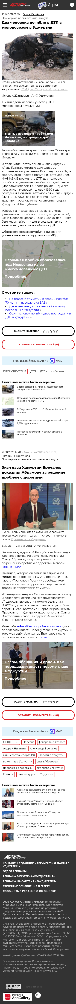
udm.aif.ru (24, 626)
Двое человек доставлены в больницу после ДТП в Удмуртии (35, 308)
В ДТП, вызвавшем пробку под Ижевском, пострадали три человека (40, 388)
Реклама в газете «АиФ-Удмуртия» (29, 876)
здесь (45, 637)
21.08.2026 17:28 (11, 452)
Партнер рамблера (33, 987)
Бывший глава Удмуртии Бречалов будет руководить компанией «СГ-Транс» (40, 802)
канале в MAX (12, 566)
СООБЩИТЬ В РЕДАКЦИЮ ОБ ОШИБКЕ (29, 891)
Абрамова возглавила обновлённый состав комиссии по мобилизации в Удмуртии (41, 791)
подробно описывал (48, 626)
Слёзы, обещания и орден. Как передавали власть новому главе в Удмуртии (36, 666)
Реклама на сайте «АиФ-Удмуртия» (29, 881)
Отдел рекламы (15, 871)
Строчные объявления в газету (26, 886)
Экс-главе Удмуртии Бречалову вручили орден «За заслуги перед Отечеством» (43, 825)
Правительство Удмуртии (28, 539)
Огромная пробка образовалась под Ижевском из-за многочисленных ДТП (35, 264)
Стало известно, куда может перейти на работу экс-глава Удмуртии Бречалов (43, 836)
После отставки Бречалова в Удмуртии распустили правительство (38, 813)
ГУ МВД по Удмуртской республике (44, 89)
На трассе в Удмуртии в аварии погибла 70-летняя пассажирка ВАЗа (37, 300)
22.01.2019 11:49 (11, 14)
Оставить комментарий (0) (38, 344)
